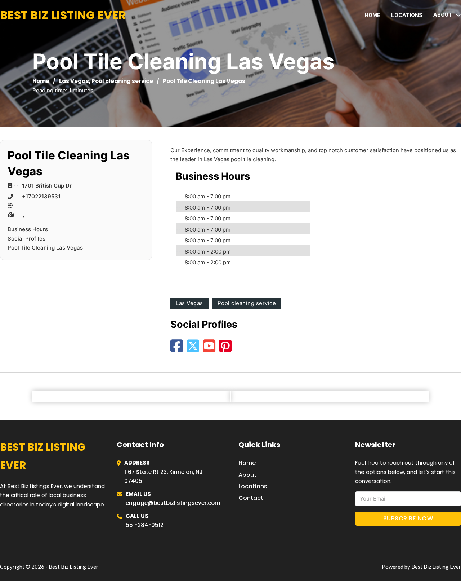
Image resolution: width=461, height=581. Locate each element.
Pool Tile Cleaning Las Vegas (45, 247)
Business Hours (28, 229)
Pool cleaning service (122, 81)
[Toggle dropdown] (458, 15)
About (247, 475)
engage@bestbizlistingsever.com (173, 503)
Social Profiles (26, 238)
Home (372, 15)
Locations (406, 15)
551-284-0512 (145, 525)
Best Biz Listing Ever (63, 15)
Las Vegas (74, 81)
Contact (250, 498)
